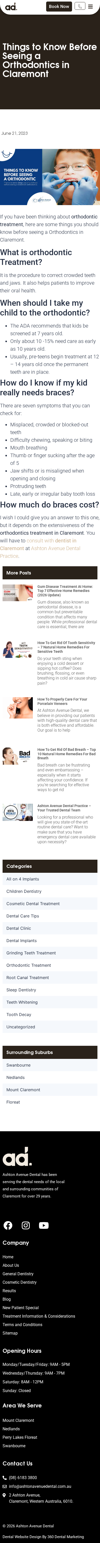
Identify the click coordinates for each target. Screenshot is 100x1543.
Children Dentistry (24, 891)
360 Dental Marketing (65, 1537)
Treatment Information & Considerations (39, 1316)
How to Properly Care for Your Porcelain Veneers (62, 701)
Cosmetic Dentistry (20, 1282)
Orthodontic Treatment (28, 965)
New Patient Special (21, 1307)
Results (9, 1290)
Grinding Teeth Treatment (31, 952)
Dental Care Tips (22, 915)
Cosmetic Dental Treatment (33, 903)
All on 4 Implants (22, 878)
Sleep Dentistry (21, 989)
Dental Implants (21, 940)
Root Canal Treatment (27, 977)
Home (8, 1256)
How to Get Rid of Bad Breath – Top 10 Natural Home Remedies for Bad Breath (66, 753)
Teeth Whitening (22, 1002)
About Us (11, 1265)
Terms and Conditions (22, 1324)
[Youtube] (44, 1225)
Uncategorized (20, 1026)
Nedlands (15, 1077)
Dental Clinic (18, 928)
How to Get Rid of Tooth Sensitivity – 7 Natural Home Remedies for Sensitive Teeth (66, 647)
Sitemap (10, 1333)
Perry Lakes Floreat (20, 1437)
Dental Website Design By (25, 1537)
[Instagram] (26, 1225)
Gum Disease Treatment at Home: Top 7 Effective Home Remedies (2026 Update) (65, 590)
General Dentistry (18, 1273)
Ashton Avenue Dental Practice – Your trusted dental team (64, 808)
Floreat (13, 1102)
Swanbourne (18, 1065)
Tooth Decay (18, 1014)
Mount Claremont (23, 1089)
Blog (7, 1299)
